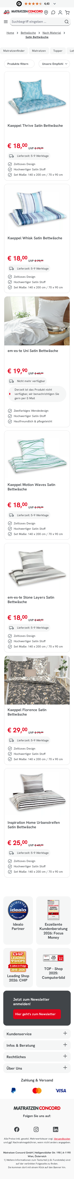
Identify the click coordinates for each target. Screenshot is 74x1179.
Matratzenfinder (14, 51)
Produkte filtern (17, 64)
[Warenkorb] (67, 12)
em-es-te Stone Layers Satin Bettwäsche (31, 599)
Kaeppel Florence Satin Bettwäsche (27, 712)
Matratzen (39, 51)
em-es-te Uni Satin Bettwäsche (33, 350)
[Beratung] (53, 12)
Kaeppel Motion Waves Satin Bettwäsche (31, 486)
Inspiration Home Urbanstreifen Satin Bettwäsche (34, 824)
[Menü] (5, 21)
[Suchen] (66, 22)
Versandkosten (62, 1138)
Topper (57, 51)
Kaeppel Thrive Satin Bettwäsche (35, 125)
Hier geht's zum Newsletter (35, 1014)
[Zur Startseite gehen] (23, 12)
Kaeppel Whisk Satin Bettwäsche (35, 238)
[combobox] (36, 22)
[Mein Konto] (60, 12)
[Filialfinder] (46, 12)
